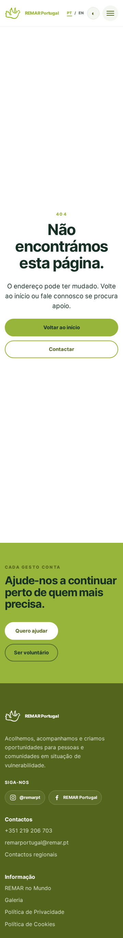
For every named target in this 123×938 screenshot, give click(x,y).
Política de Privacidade (34, 911)
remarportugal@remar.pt (37, 842)
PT (69, 13)
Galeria (14, 900)
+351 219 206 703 (28, 830)
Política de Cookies (30, 924)
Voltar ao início (61, 327)
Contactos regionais (31, 854)
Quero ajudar (31, 631)
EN (81, 13)
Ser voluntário (31, 653)
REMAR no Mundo (28, 888)
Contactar (61, 349)
